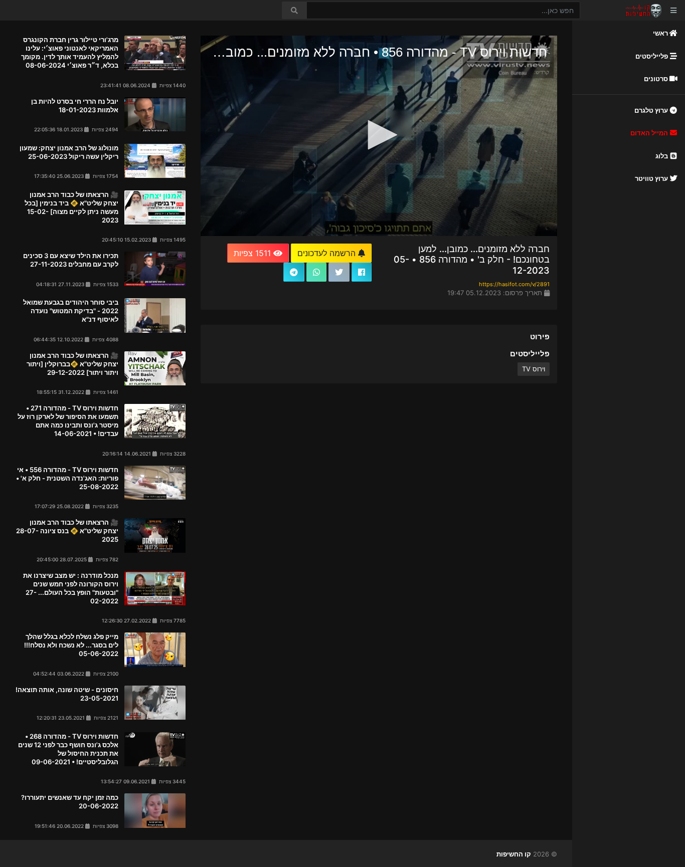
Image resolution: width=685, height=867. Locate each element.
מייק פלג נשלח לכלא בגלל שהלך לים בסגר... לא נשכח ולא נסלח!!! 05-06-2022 (71, 645)
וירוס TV (533, 369)
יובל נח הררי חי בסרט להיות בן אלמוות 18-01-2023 (74, 105)
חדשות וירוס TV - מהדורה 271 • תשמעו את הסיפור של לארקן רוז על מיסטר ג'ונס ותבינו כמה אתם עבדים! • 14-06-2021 (68, 421)
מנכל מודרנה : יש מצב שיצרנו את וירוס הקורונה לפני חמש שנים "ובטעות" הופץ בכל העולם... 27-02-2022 (70, 588)
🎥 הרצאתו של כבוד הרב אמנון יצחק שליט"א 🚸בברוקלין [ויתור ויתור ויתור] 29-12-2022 (72, 363)
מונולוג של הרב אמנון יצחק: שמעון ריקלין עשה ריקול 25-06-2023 (69, 152)
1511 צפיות (253, 253)
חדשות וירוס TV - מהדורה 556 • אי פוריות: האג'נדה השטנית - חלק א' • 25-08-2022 (67, 478)
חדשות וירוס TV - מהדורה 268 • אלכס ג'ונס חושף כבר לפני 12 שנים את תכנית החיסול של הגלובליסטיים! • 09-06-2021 (68, 749)
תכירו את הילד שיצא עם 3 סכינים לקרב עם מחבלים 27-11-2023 (70, 260)
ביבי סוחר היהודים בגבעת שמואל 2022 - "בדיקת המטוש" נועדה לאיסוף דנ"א (70, 310)
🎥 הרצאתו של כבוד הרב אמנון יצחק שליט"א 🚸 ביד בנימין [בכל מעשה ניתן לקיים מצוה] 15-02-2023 (71, 207)
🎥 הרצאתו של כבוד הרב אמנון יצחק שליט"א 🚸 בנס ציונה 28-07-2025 (67, 530)
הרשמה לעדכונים (327, 253)
